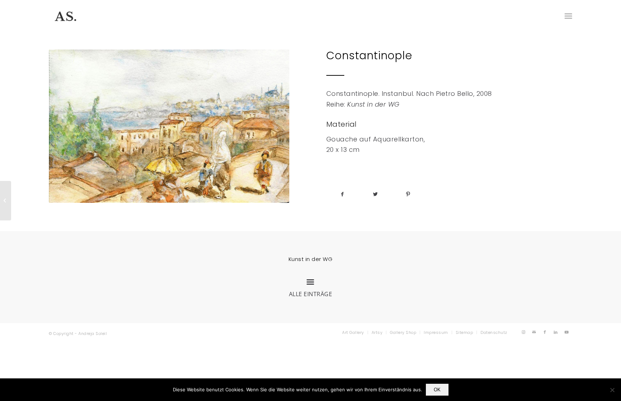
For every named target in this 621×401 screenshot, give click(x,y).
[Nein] (612, 389)
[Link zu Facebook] (545, 332)
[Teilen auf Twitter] (375, 194)
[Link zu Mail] (534, 332)
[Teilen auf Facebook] (342, 194)
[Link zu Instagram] (523, 332)
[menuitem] (353, 332)
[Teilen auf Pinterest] (408, 194)
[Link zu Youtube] (566, 332)
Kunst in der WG (311, 259)
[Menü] (568, 16)
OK (437, 389)
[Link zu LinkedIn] (556, 332)
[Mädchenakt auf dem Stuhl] (5, 200)
